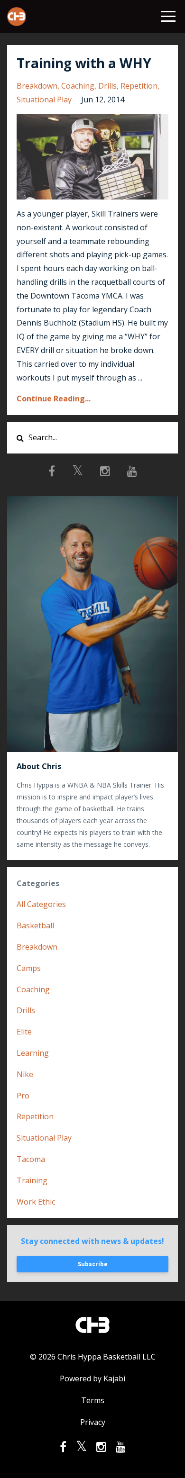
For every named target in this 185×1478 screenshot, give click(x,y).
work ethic (36, 1202)
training (32, 1180)
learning (33, 1053)
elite (24, 1031)
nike (25, 1074)
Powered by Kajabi (92, 1378)
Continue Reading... (54, 398)
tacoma (31, 1159)
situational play (44, 99)
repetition (138, 86)
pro (23, 1095)
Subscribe (93, 1264)
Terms (92, 1400)
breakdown (37, 86)
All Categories (41, 904)
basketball (35, 925)
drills (107, 86)
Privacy (92, 1422)
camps (29, 968)
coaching (77, 86)
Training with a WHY (84, 63)
